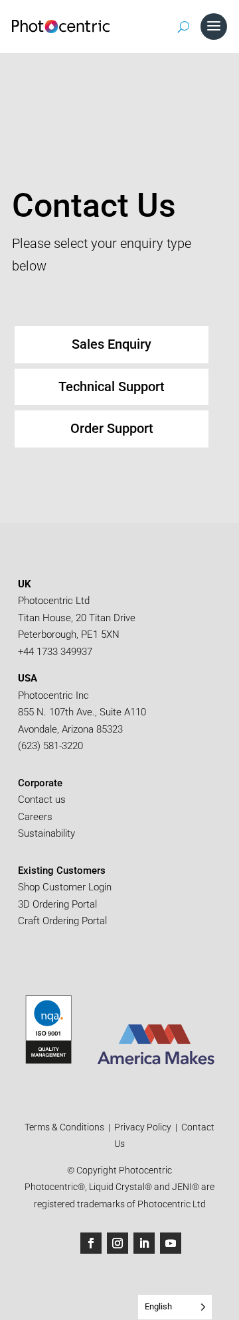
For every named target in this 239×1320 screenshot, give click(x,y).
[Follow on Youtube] (170, 1243)
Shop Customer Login (65, 887)
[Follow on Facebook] (91, 1243)
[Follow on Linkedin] (144, 1243)
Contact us (42, 800)
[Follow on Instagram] (117, 1243)
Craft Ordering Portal (64, 921)
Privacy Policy (142, 1127)
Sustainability (46, 833)
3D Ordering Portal (59, 904)
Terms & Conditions (65, 1127)
